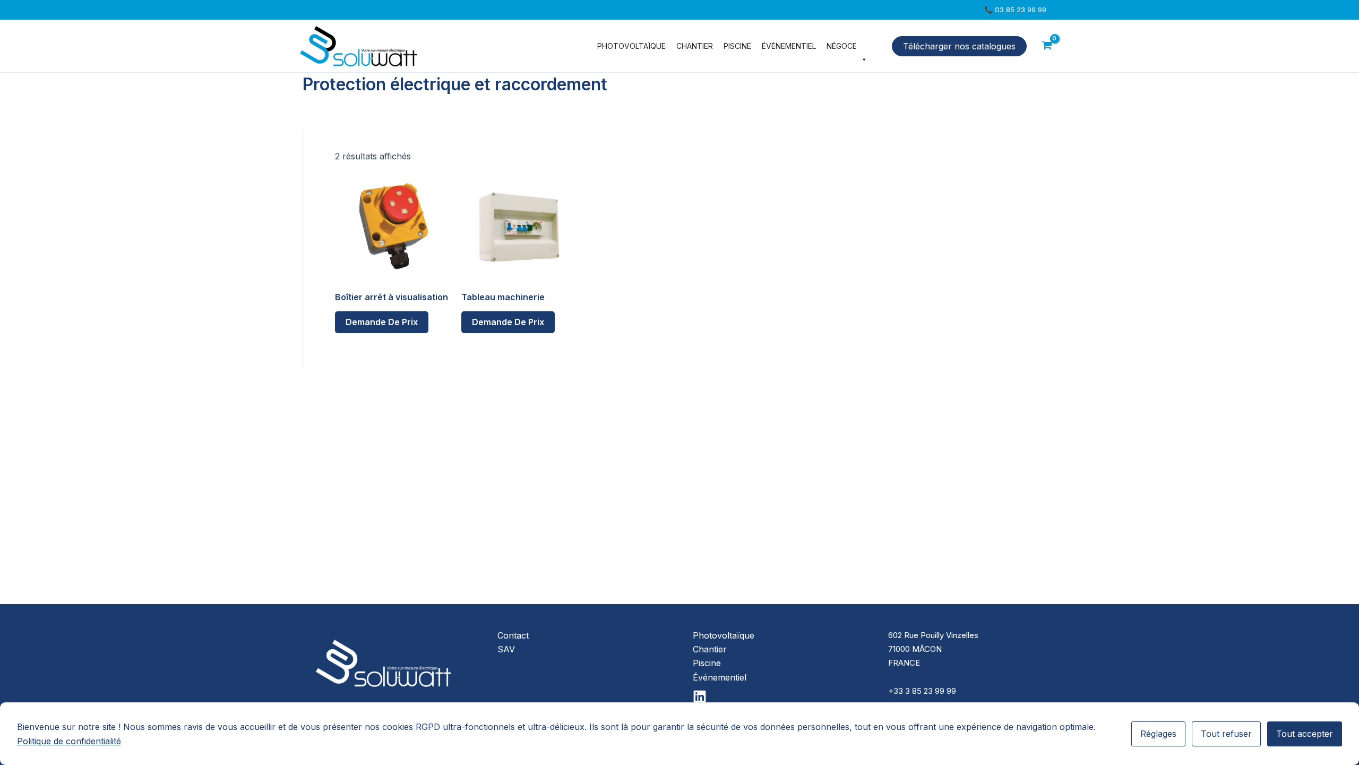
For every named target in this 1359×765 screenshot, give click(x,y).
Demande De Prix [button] (382, 322)
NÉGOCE (842, 45)
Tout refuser (1226, 733)
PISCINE (737, 45)
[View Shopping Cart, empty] (1047, 46)
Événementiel (719, 677)
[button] (1015, 10)
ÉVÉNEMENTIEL (789, 45)
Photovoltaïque (723, 635)
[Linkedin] (700, 696)
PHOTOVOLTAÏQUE (631, 45)
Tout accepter (1304, 733)
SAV (506, 649)
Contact (513, 635)
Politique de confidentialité (69, 741)
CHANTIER (694, 45)
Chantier (710, 649)
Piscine (707, 663)
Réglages (1158, 733)
